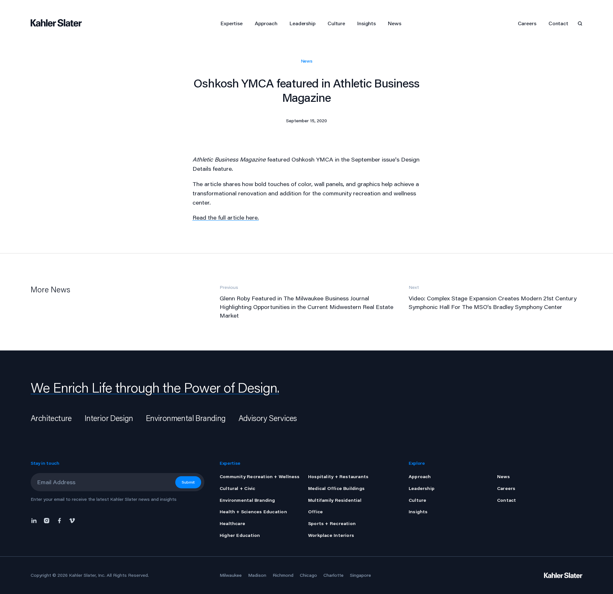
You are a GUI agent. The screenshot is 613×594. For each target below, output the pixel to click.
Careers (527, 23)
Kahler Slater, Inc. (87, 575)
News (307, 61)
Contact (558, 23)
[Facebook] (59, 520)
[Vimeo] (72, 520)
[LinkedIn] (35, 520)
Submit (188, 482)
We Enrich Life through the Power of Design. (155, 387)
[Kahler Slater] (59, 23)
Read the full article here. (226, 217)
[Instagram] (46, 520)
